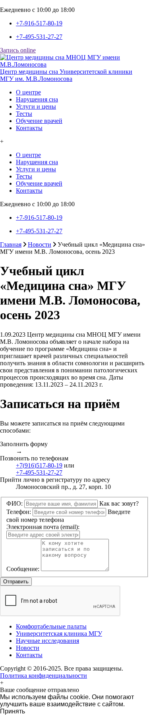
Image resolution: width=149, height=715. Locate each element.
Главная (10, 244)
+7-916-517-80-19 (39, 23)
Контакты (29, 128)
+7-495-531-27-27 (39, 36)
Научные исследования (47, 640)
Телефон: (18, 511)
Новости (39, 244)
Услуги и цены (36, 106)
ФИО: (14, 503)
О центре (28, 92)
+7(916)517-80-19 (39, 465)
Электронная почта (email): (42, 526)
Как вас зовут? (119, 503)
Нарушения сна (37, 99)
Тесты (24, 113)
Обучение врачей (39, 120)
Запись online (18, 50)
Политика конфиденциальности (43, 675)
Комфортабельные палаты (51, 626)
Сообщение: (22, 568)
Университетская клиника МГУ (59, 633)
